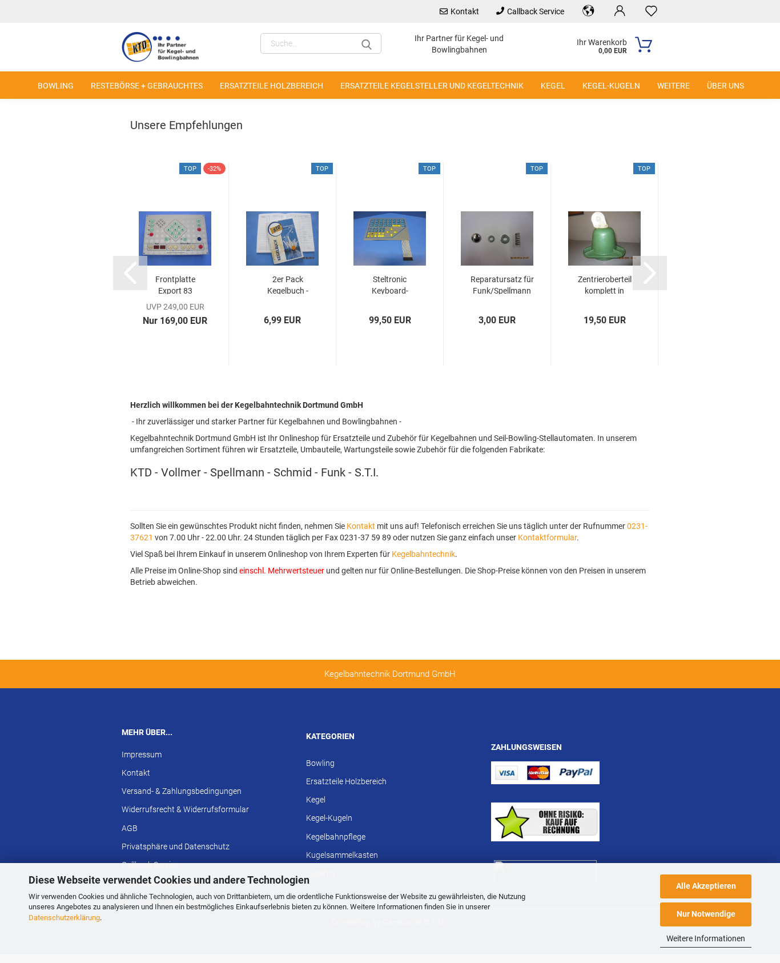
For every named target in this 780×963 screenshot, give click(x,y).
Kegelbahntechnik (423, 554)
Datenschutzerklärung (64, 917)
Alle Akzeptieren (706, 885)
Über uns (725, 85)
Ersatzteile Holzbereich (271, 85)
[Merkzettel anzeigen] (651, 11)
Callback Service (535, 11)
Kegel (553, 85)
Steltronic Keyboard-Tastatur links (390, 284)
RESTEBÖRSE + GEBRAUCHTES (147, 85)
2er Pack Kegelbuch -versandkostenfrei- (288, 284)
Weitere (673, 85)
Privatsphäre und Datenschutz (176, 846)
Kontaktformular (547, 537)
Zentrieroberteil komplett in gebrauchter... (605, 284)
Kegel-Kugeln (611, 85)
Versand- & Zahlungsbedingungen (182, 791)
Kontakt (465, 11)
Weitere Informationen (705, 938)
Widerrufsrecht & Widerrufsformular (185, 809)
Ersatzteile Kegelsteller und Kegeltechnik (432, 85)
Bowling (56, 85)
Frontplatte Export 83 (175, 284)
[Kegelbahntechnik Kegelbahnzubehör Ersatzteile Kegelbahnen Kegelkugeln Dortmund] (166, 47)
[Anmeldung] (620, 11)
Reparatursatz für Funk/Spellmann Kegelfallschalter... (501, 284)
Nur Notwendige (706, 913)
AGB (130, 828)
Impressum (142, 754)
